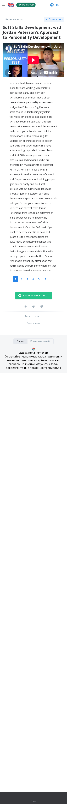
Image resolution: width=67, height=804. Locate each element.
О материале (33, 323)
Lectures (37, 316)
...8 (44, 279)
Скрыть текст (56, 19)
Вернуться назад (14, 19)
